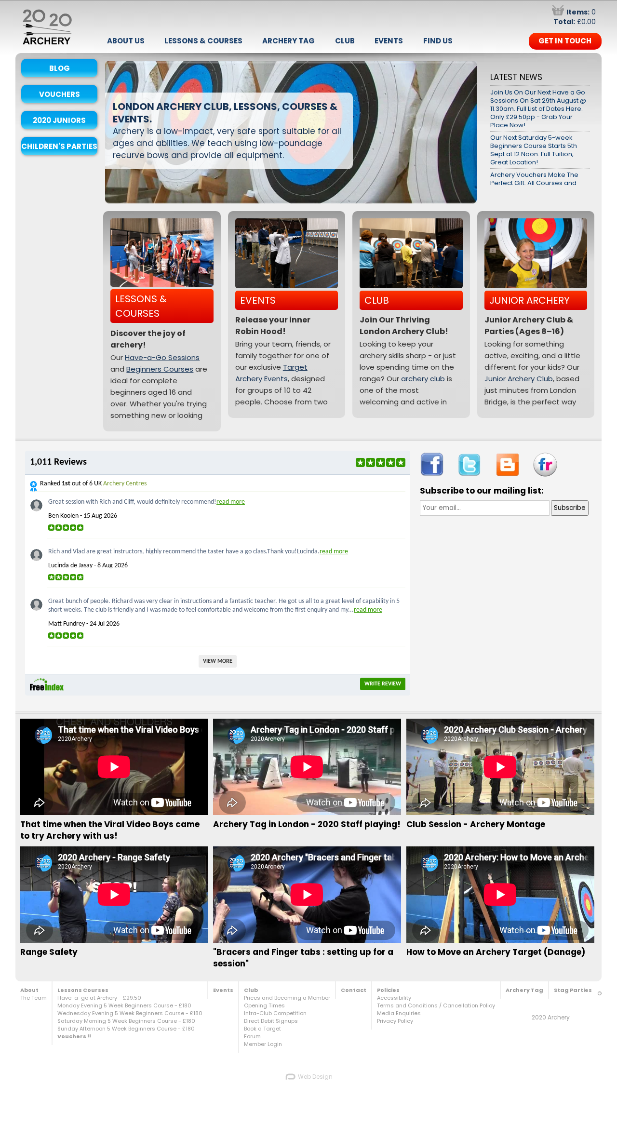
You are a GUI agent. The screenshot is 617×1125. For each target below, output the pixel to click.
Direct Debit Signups (271, 1021)
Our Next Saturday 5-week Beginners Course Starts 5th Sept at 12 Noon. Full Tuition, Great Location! (533, 150)
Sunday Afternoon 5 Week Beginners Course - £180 (126, 1028)
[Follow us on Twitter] (469, 465)
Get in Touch (564, 41)
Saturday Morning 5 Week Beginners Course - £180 (126, 1021)
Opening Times (264, 1005)
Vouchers (59, 94)
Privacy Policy (395, 1021)
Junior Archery (529, 300)
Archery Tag (288, 41)
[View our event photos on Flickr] (545, 465)
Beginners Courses (159, 369)
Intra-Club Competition (275, 1013)
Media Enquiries (399, 1013)
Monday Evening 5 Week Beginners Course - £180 (124, 1005)
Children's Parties (59, 146)
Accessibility (394, 998)
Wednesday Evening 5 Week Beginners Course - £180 (129, 1013)
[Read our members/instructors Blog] (508, 465)
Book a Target (262, 1028)
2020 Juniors (59, 120)
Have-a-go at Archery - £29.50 (99, 998)
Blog (59, 68)
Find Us (438, 41)
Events (389, 41)
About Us (126, 41)
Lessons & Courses (203, 41)
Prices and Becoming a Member (287, 998)
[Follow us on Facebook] (432, 465)
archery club (423, 379)
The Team (33, 998)
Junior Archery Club (518, 379)
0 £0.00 (574, 17)
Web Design (314, 1076)
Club (345, 41)
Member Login (263, 1044)
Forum (252, 1036)
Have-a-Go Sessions (162, 357)
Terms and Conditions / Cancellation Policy (436, 1005)
